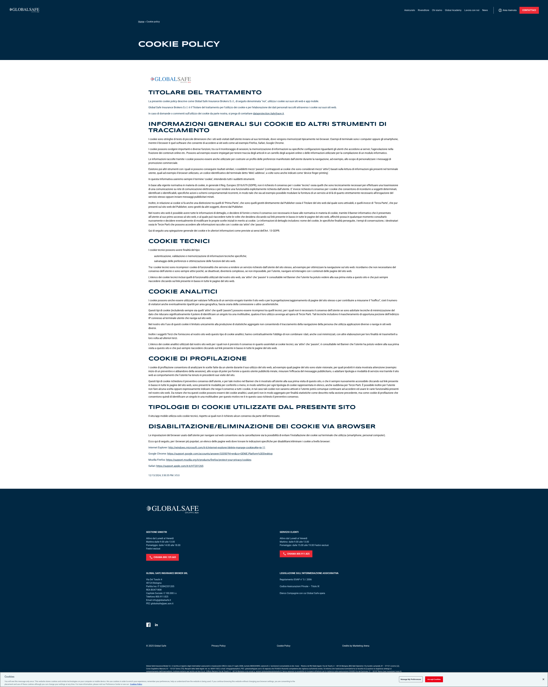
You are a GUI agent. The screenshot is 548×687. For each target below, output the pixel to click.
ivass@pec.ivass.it (394, 671)
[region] (274, 679)
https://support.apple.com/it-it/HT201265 (179, 465)
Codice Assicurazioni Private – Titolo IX (299, 586)
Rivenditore (423, 10)
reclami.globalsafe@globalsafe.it (268, 671)
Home (141, 21)
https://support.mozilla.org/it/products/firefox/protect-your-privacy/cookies (208, 459)
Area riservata (510, 10)
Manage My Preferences (411, 679)
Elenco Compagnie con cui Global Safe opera (302, 593)
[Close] (543, 679)
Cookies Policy (136, 684)
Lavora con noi (471, 10)
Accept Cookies (434, 679)
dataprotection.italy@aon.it (268, 113)
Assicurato (409, 10)
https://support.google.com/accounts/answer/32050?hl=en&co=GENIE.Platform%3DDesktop (220, 453)
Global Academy (453, 10)
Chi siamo (437, 10)
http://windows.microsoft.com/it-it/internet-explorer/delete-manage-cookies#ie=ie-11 (216, 447)
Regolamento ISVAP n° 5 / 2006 (296, 579)
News (485, 10)
